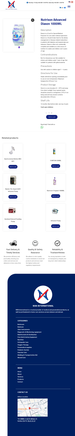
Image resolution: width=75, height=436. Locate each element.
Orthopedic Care (23, 342)
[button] (32, 20)
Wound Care (22, 357)
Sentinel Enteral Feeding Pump (12, 220)
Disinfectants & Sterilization (27, 334)
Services (20, 377)
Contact (20, 382)
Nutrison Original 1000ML (55, 191)
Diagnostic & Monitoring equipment (29, 332)
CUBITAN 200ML (55, 160)
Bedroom (21, 327)
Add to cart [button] (13, 167)
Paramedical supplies (25, 347)
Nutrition (21, 340)
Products (21, 379)
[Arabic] (72, 2)
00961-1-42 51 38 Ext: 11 (28, 419)
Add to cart (51, 117)
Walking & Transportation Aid (27, 355)
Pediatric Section (23, 350)
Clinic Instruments (24, 329)
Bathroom (21, 324)
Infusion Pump (56, 221)
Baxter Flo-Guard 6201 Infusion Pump (13, 190)
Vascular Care (22, 352)
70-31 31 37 (31, 421)
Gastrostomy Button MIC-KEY (13, 160)
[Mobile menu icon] (69, 6)
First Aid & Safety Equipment (27, 337)
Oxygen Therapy (23, 345)
